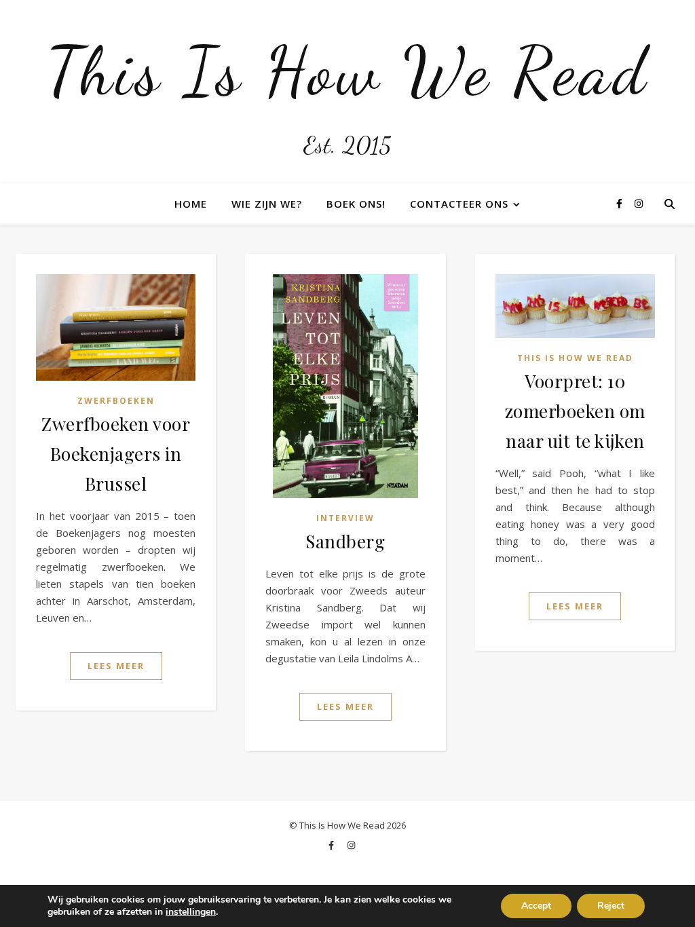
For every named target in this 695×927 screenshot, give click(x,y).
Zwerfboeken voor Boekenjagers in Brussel (115, 453)
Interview (345, 518)
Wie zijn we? (266, 203)
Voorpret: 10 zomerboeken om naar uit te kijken (575, 411)
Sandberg (345, 541)
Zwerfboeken (116, 400)
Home (190, 203)
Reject (610, 905)
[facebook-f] (620, 203)
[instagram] (639, 203)
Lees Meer (116, 666)
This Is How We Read (347, 71)
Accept (536, 905)
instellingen (191, 912)
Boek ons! (356, 203)
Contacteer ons (459, 203)
